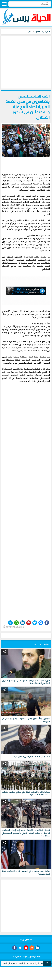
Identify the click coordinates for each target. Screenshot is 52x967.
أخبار (30, 31)
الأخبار (37, 31)
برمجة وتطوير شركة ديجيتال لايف (26, 956)
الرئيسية (46, 31)
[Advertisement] (26, 62)
